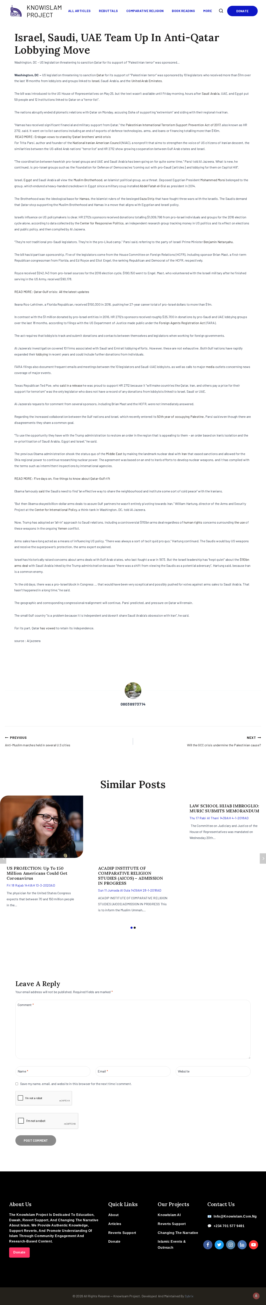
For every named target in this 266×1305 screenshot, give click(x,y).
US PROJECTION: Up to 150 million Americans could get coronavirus (37, 873)
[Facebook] (207, 1244)
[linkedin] (242, 1244)
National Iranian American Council (97, 143)
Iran (184, 454)
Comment (26, 1005)
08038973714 (133, 704)
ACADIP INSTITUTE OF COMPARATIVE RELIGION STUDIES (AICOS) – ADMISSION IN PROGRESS (130, 876)
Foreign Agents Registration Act (182, 323)
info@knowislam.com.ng (235, 1216)
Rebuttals (108, 11)
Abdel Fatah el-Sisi (153, 186)
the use (240, 522)
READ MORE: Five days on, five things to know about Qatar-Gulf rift (62, 478)
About (113, 1215)
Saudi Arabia (210, 93)
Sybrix (189, 1296)
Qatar (100, 75)
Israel (95, 81)
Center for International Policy (56, 510)
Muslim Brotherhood (88, 180)
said (42, 491)
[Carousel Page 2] (134, 927)
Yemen (62, 528)
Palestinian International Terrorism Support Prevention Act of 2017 (173, 125)
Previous (3, 858)
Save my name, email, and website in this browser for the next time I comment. (76, 1084)
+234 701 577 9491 (229, 1226)
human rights (193, 522)
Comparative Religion (145, 11)
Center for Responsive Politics (102, 223)
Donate (242, 11)
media (210, 367)
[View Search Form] (221, 11)
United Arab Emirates (146, 81)
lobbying (42, 354)
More (207, 11)
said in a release (71, 385)
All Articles (79, 11)
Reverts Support (122, 1233)
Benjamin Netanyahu (218, 242)
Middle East (114, 454)
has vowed (47, 628)
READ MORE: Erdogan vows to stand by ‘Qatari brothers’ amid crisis (63, 137)
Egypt (27, 180)
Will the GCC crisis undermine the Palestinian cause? (224, 741)
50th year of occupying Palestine (180, 416)
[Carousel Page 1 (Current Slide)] (131, 927)
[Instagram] (230, 1244)
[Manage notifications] (256, 1296)
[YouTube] (253, 1244)
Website (184, 1071)
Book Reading (183, 11)
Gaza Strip (147, 198)
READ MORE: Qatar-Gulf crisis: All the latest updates (51, 292)
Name (23, 1071)
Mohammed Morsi (212, 180)
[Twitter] (219, 1244)
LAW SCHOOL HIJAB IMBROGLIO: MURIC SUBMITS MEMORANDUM (224, 808)
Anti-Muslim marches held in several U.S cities (37, 741)
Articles (114, 1224)
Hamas (84, 198)
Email (103, 1071)
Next (263, 858)
